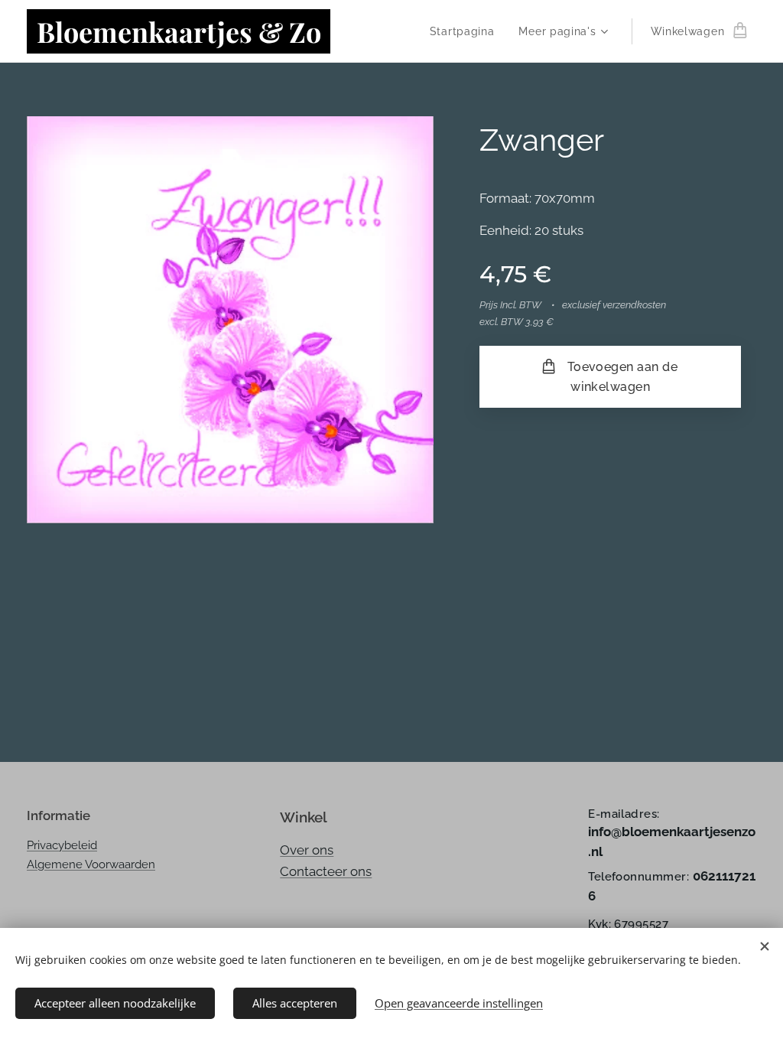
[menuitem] (466, 31)
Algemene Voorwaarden (91, 864)
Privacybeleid (62, 845)
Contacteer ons (326, 871)
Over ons (306, 850)
